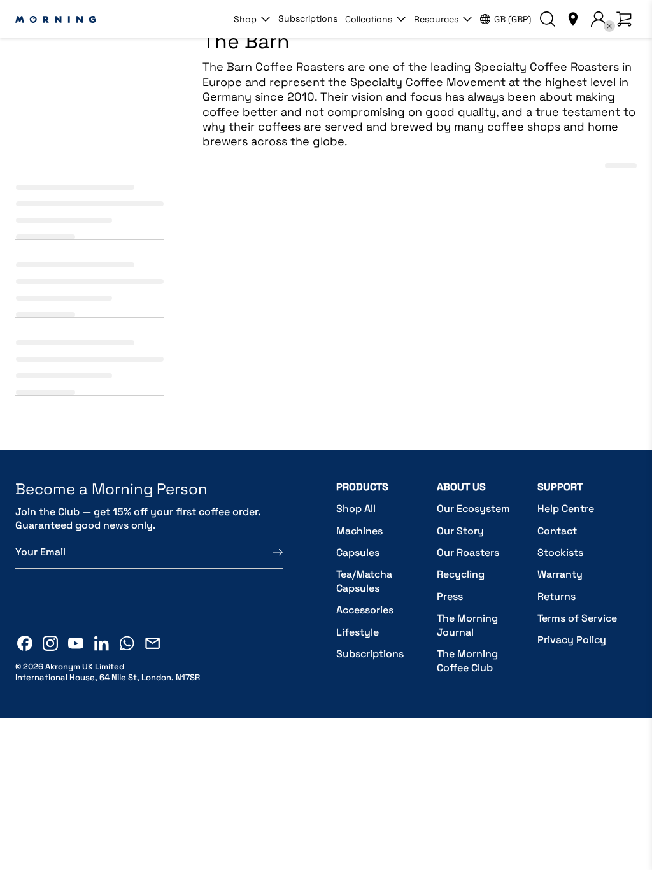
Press (450, 596)
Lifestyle (357, 632)
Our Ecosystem (473, 508)
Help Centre (565, 508)
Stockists (560, 552)
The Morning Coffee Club (467, 660)
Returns (556, 596)
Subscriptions (307, 18)
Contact (557, 531)
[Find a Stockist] (573, 19)
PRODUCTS (362, 487)
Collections (368, 19)
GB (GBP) (512, 19)
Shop (245, 19)
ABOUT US (461, 487)
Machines (359, 531)
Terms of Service (577, 618)
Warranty (560, 574)
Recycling (461, 574)
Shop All (356, 508)
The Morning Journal (467, 625)
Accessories (364, 610)
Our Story (460, 531)
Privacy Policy (571, 639)
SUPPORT (560, 487)
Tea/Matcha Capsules (364, 581)
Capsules (357, 552)
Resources (436, 19)
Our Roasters (468, 552)
